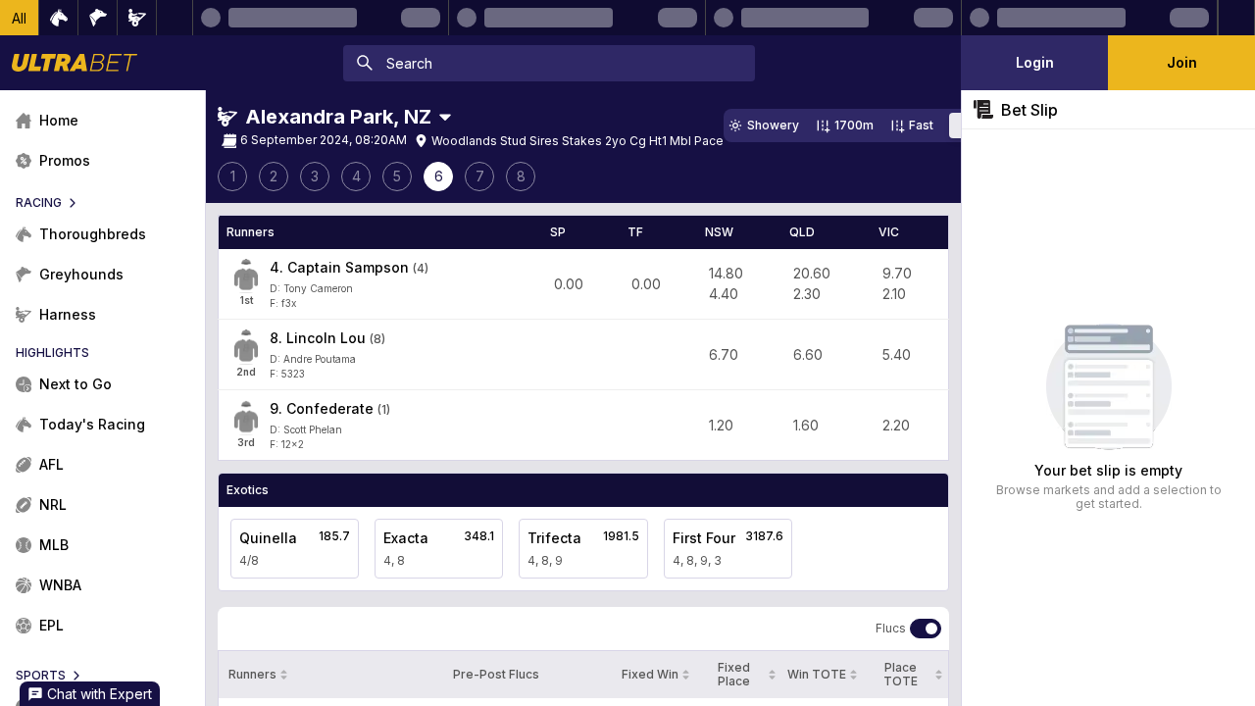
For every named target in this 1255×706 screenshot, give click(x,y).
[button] (19, 17)
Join (1182, 62)
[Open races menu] (445, 116)
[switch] (925, 628)
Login (1035, 62)
